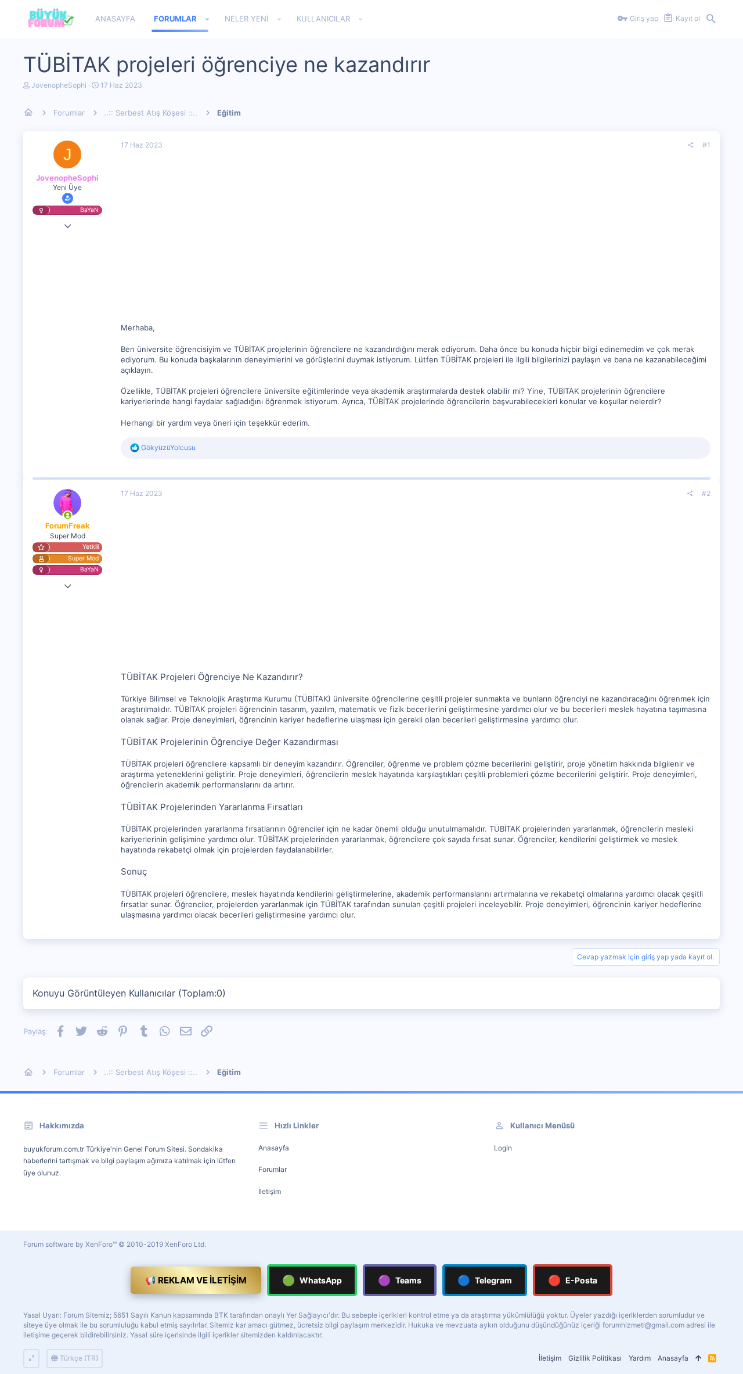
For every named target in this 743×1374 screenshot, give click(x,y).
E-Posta (572, 1280)
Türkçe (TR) (78, 1358)
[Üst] (698, 1358)
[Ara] (711, 19)
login (503, 1147)
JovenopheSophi (58, 85)
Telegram (484, 1280)
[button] (207, 19)
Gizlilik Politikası (595, 1358)
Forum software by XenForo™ (114, 1244)
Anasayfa (273, 1147)
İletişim (269, 1191)
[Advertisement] (415, 241)
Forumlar (272, 1169)
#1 (706, 145)
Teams (399, 1280)
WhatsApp (312, 1280)
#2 (706, 493)
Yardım (640, 1358)
